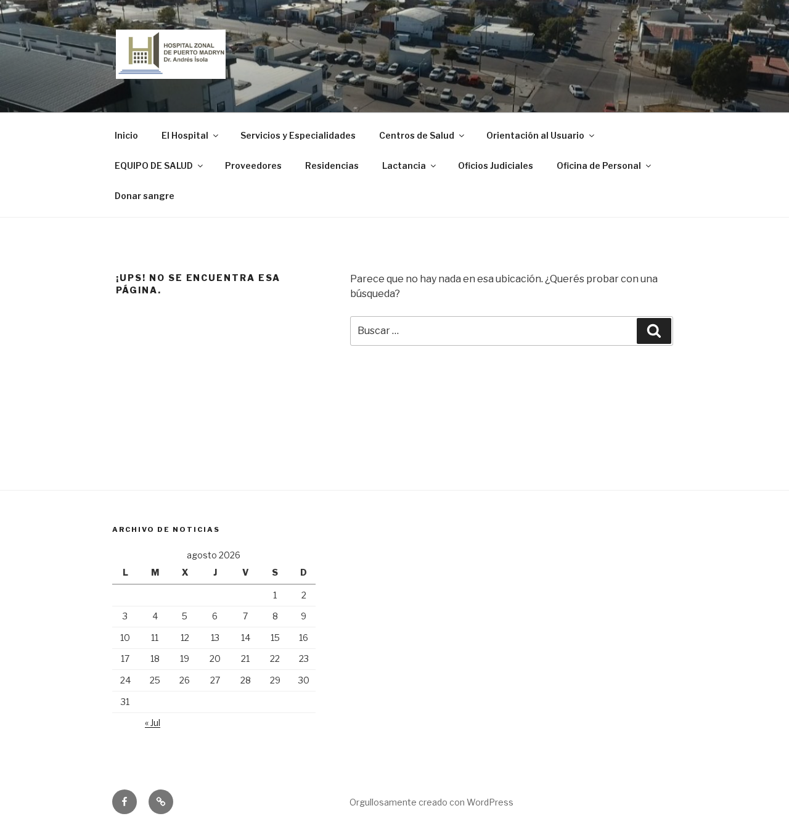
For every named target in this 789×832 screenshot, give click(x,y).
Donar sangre (144, 195)
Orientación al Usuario (535, 135)
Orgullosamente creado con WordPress (431, 802)
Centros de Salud (416, 135)
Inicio (126, 135)
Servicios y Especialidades (298, 135)
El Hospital (184, 135)
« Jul (152, 722)
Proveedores (253, 165)
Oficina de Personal (599, 165)
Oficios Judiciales (495, 165)
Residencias (332, 165)
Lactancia (404, 165)
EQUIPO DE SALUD (154, 165)
